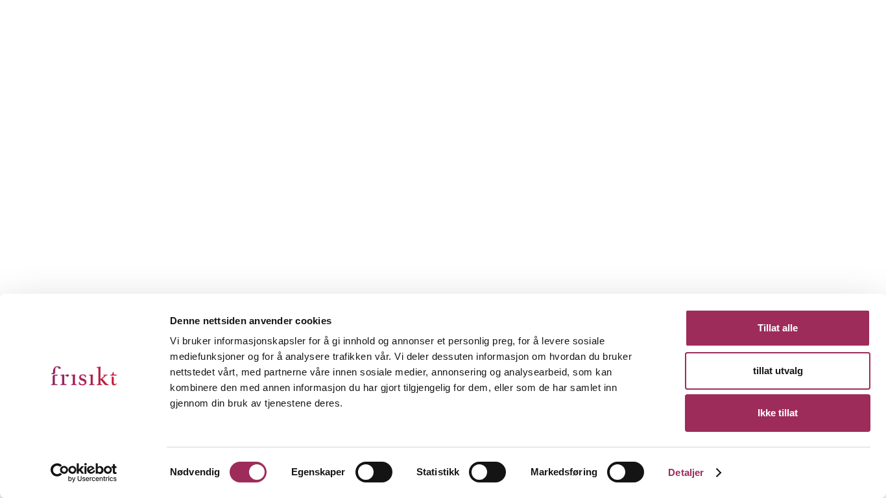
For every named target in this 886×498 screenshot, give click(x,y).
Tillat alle (778, 327)
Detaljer (686, 472)
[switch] (373, 472)
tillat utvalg (778, 370)
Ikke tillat (778, 412)
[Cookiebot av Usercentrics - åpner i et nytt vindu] (84, 472)
